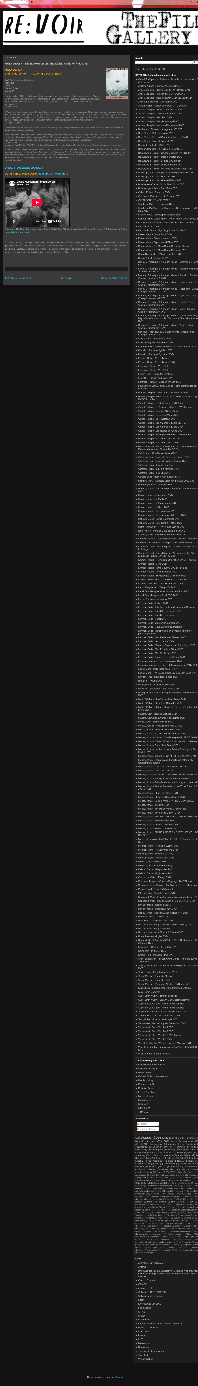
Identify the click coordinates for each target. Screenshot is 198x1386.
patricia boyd (151, 1239)
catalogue (143, 1137)
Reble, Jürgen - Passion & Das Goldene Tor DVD (163, 912)
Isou (168, 1188)
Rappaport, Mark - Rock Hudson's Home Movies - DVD (166, 901)
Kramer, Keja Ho (146, 1084)
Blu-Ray (171, 1149)
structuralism (152, 1250)
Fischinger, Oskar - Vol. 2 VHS (153, 370)
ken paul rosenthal (157, 1234)
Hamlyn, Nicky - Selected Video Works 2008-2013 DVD (166, 480)
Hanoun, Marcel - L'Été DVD (152, 499)
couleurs (139, 1229)
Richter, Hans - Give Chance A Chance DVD (160, 932)
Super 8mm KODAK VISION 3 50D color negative (163, 999)
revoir (149, 1172)
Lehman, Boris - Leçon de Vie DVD (156, 641)
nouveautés (151, 1141)
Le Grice (167, 1194)
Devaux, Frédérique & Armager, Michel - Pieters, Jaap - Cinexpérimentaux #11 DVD (166, 326)
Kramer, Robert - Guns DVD (152, 563)
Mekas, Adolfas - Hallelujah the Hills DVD (159, 729)
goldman (192, 1231)
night (187, 1237)
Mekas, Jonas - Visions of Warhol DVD (158, 824)
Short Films (144, 1164)
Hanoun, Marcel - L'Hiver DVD (153, 507)
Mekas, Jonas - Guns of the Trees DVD (158, 745)
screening (140, 1155)
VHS (163, 1141)
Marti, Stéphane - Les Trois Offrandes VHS (160, 703)
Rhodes (164, 1210)
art (183, 1144)
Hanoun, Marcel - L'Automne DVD (155, 495)
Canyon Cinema (146, 1280)
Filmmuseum (145, 1308)
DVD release (164, 1152)
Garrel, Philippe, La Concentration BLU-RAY (160, 438)
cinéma (152, 1166)
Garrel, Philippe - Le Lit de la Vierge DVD (158, 415)
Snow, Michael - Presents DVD (154, 980)
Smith (173, 1213)
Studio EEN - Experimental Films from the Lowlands (164, 988)
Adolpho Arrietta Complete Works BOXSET (160, 86)
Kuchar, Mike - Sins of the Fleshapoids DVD (160, 583)
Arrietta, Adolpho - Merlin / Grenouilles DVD (160, 109)
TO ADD (144, 1144)
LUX (140, 1339)
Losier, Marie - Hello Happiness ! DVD (157, 669)
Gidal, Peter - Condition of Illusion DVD (157, 453)
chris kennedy (152, 1226)
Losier (141, 1199)
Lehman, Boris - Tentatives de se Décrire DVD (161, 657)
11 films (154, 1155)
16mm (178, 1138)
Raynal (180, 1161)
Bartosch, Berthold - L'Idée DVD (154, 145)
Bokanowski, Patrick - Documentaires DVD (160, 156)
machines (155, 1237)
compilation (166, 1226)
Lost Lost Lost (153, 1199)
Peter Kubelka (184, 1207)
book (181, 1223)
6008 (180, 1172)
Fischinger (170, 1158)
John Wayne (140, 1191)
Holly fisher (157, 1188)
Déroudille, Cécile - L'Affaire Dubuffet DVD (159, 254)
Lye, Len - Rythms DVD (150, 680)
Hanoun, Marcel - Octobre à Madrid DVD (159, 519)
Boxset (138, 1158)
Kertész (190, 1191)
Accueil (66, 278)
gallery (182, 1231)
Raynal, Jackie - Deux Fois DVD (154, 905)
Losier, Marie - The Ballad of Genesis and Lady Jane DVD (167, 673)
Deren (169, 1183)
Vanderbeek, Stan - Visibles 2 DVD (156, 1031)
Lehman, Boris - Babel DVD (152, 619)
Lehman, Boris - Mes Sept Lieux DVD (157, 653)
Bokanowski (140, 1180)
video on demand (181, 1250)
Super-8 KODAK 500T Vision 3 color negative (161, 1007)
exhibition (140, 1169)
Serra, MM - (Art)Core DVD (152, 951)
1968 (172, 1172)
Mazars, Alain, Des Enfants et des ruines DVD (161, 717)
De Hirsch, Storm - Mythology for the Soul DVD (162, 230)
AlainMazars (140, 1175)
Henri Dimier (143, 1188)
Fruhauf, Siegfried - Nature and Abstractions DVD (163, 392)
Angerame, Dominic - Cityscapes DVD (157, 101)
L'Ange (138, 1194)
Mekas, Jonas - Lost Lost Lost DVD (156, 770)
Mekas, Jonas (145, 1096)
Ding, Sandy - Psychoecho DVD (154, 338)
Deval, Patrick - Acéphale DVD (153, 258)
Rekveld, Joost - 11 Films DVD (154, 916)
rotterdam (151, 1245)
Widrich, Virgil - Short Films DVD (154, 1053)
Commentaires (147, 1129)
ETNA (141, 1300)
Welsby (177, 1218)
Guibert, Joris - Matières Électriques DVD (159, 476)
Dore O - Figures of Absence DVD (155, 342)
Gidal (182, 1158)
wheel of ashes (144, 1253)
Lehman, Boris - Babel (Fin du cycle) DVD (159, 611)
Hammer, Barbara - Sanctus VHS (155, 484)
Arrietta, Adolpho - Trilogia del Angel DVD (158, 121)
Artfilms (142, 1266)
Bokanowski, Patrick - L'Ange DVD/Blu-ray (159, 160)
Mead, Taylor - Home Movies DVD (155, 721)
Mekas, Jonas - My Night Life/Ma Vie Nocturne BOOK (165, 778)
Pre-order (168, 1161)
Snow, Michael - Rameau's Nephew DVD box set (163, 984)
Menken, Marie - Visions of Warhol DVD (158, 845)
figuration (147, 1231)
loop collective (141, 1237)
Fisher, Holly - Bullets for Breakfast (155, 374)
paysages (165, 1239)
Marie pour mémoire (156, 1202)
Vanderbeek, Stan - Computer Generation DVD (162, 1023)
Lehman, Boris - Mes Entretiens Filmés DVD (160, 649)
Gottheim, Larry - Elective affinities (155, 465)
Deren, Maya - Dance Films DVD (155, 234)
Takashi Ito (143, 1355)
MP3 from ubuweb (20, 232)
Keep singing (177, 1191)
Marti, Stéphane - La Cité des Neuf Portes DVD (162, 699)
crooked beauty (152, 1229)
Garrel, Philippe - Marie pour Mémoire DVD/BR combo (165, 434)
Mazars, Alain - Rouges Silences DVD (157, 713)
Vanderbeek (169, 1164)
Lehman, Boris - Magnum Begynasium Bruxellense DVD (166, 645)
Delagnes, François (148, 1068)
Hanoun (181, 1147)
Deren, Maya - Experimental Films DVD (158, 242)
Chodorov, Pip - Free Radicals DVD (156, 204)
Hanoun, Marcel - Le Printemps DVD (156, 511)
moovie (178, 1237)
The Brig (170, 1215)
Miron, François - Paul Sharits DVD (156, 857)
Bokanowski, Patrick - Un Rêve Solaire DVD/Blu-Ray (165, 168)
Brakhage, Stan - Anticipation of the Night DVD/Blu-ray (165, 172)
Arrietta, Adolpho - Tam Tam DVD (155, 117)
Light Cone (143, 1331)
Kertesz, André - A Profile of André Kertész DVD (162, 534)
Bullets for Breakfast (182, 1180)
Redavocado (144, 1347)
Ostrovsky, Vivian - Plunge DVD (154, 877)
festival (152, 1169)
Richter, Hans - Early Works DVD (155, 928)
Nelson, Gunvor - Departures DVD (155, 869)
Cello (137, 1183)
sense (176, 1245)
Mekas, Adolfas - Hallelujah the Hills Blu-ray (160, 725)
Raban (138, 1210)
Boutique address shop (160, 1180)
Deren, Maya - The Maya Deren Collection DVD (162, 250)
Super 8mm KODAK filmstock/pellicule (157, 995)
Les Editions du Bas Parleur (168, 1196)
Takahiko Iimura (142, 1215)
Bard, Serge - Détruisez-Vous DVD (156, 133)
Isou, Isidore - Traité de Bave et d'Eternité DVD (161, 530)
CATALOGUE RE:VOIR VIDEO (154, 200)
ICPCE (141, 1311)
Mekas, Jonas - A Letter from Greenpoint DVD (161, 733)
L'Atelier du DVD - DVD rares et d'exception (160, 1323)
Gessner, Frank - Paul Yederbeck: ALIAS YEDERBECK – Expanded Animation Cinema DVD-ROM (167, 448)
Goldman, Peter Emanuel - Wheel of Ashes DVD (162, 461)
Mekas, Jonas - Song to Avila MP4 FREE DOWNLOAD (166, 800)
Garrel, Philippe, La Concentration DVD (158, 442)
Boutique (183, 1149)
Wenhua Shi (189, 1218)
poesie (188, 1242)
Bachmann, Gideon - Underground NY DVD (160, 129)
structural (139, 1250)
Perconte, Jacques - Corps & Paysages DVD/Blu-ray (165, 881)
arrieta (179, 1221)
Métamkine (154, 1204)
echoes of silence (169, 1229)
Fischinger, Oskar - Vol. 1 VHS (153, 366)
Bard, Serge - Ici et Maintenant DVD (156, 141)
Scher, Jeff (143, 1104)
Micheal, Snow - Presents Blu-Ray (155, 853)
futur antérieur (161, 1231)
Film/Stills (176, 1186)
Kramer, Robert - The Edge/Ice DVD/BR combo (162, 575)
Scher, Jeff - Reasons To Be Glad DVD (158, 947)
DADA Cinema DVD (148, 226)
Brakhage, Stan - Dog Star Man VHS (156, 176)
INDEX (141, 1315)
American (168, 1155)
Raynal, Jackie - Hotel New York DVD (157, 908)
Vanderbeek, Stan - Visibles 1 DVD (156, 1027)
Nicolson (167, 1204)
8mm (138, 1141)
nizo (179, 1169)
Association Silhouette (181, 1178)
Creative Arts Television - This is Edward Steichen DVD (166, 222)
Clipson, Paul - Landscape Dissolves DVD (159, 214)
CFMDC (142, 1284)
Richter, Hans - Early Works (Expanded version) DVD (165, 924)
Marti (173, 1202)
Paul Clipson (159, 1207)
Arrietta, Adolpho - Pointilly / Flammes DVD (160, 113)
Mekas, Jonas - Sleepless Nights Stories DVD (161, 797)
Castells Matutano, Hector (151, 1064)
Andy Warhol (184, 1155)
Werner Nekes (145, 1359)
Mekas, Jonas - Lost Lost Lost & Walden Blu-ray (162, 766)
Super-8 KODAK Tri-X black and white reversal (162, 1011)
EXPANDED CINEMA (149, 1304)
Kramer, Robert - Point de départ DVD (157, 571)
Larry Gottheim (152, 1194)
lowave (141, 1335)
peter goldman (154, 1242)
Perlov (171, 1207)
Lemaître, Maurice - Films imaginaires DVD (160, 661)
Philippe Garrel (152, 1161)
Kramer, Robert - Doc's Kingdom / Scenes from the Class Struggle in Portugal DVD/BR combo (167, 554)
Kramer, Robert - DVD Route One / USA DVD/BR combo (167, 560)
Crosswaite (158, 1183)
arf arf (157, 1221)
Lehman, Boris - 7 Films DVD (153, 603)
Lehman (138, 1196)
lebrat (190, 1234)
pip (180, 1242)
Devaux (178, 1183)
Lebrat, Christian (146, 1092)
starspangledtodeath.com (151, 1351)
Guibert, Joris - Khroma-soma (153, 1076)
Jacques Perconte (181, 1188)
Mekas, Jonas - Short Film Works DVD (158, 793)
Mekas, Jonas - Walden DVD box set (157, 828)
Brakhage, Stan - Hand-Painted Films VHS (159, 180)
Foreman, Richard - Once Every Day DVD (159, 381)
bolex (172, 1223)
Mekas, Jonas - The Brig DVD (153, 805)
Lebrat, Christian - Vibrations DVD (155, 599)
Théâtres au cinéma (185, 1215)
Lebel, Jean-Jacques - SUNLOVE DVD (158, 595)
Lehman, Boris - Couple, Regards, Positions (160, 626)
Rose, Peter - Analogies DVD (153, 936)
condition (179, 1226)
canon (189, 1223)
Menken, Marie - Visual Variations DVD (158, 849)
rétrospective (164, 1245)
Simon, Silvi (144, 1107)
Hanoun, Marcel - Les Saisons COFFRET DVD (162, 515)
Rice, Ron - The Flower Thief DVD (155, 920)
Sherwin (163, 1213)
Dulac (187, 1183)
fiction (137, 1231)
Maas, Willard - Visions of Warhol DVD (157, 684)
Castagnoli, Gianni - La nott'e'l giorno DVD (159, 196)
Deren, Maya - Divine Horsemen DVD (157, 238)
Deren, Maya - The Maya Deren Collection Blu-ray (163, 246)
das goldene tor (170, 1166)
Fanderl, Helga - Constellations (153, 358)
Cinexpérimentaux (144, 1152)
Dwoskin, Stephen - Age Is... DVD (155, 350)
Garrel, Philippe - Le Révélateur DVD (156, 418)
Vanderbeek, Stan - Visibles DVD (155, 1039)
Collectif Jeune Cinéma (150, 1296)
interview (142, 1234)
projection (139, 1245)
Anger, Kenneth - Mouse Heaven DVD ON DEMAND (165, 97)
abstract (172, 1144)
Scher (154, 1213)
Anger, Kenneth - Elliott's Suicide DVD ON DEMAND (165, 90)
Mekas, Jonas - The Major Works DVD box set (162, 808)
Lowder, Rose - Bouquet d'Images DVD (158, 676)
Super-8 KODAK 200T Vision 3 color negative (161, 1003)
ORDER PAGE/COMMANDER (24, 167)
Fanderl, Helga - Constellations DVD (156, 362)
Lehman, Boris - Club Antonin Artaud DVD (159, 623)
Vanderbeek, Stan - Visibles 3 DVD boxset (159, 1035)
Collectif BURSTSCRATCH (152, 1292)
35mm (156, 1147)
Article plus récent (18, 278)
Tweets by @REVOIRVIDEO (150, 69)
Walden (183, 1164)
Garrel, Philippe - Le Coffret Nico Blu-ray (158, 411)
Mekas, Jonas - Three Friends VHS (156, 820)
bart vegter (152, 1223)
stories (172, 1247)
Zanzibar (158, 1144)
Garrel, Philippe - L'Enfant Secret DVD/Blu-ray (161, 403)
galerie (173, 1231)
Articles (143, 1124)
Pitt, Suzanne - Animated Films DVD (156, 893)
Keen (166, 1191)
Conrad (146, 1183)
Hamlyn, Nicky (145, 1080)
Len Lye (149, 1196)
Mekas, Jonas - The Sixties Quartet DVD (159, 812)
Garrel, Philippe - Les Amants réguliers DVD (160, 426)
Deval (158, 1158)
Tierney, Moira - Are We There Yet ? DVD (159, 1015)
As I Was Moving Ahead (157, 1178)
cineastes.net (145, 1288)
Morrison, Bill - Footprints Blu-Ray (155, 865)
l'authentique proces (176, 1234)
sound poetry (141, 1247)
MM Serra (167, 1199)
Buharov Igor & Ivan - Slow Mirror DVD (158, 188)
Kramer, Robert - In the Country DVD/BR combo (162, 567)
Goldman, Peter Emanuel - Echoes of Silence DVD (164, 457)
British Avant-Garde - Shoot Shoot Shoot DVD (161, 184)
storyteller (183, 1247)
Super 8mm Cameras (149, 992)
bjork (163, 1223)
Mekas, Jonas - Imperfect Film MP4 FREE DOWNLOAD (167, 756)
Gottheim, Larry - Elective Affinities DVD (158, 469)
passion (138, 1239)
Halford (187, 1186)
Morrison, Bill (144, 1100)
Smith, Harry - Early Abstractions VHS (157, 972)
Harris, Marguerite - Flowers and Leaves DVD (161, 526)
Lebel (138, 1161)
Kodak (180, 1152)
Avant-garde (157, 1149)
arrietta (188, 1221)
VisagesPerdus (164, 1218)
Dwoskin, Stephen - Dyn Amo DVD (156, 354)
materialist (167, 1237)
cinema (173, 1141)
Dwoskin (168, 1147)
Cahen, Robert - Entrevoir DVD (154, 192)
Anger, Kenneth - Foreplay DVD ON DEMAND (161, 93)
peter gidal (139, 1242)
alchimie (141, 1221)
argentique (168, 1221)
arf (150, 1221)
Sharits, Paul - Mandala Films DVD (156, 955)
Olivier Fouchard (182, 1204)
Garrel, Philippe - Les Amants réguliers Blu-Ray (162, 423)
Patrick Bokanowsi (143, 1207)
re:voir (138, 1172)
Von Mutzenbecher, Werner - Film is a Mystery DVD (164, 1043)
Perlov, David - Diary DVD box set (155, 889)
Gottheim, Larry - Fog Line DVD (154, 473)
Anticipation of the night (175, 1175)
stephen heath (158, 1247)
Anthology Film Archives (150, 1263)
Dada (148, 1158)
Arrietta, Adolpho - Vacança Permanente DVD (161, 125)
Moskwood (143, 1343)
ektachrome (185, 1229)
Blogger (119, 1377)
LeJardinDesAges (183, 1194)
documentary (141, 1147)
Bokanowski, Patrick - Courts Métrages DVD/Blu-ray (165, 153)
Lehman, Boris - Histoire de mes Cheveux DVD (162, 637)
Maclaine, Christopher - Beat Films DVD (158, 688)
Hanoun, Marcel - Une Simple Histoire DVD (160, 523)
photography (169, 1242)
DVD (165, 1137)
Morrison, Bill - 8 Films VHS (152, 861)
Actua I (190, 1172)
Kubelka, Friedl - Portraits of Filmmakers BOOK (162, 579)
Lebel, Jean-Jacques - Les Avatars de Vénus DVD (163, 591)
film (190, 1152)
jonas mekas (188, 1141)
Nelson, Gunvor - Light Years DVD (155, 873)
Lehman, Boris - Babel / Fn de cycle (156, 615)
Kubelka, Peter (145, 1088)
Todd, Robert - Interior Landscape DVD (157, 1019)
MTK (177, 1199)
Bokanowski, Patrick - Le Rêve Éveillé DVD (160, 164)
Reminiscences (150, 1210)
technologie (166, 1250)
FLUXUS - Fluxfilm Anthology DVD (155, 378)
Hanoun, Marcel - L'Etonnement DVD (157, 503)
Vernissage (149, 1218)
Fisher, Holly (144, 1072)
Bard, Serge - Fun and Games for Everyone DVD (163, 137)
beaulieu (139, 1166)
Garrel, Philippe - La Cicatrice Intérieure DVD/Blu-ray (164, 407)
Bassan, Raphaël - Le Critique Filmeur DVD (160, 149)
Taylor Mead (157, 1215)
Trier (157, 1164)
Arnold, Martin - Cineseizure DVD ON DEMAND (162, 105)
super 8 (161, 1172)
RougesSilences (190, 1210)
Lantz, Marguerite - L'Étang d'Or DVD (157, 587)
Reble (191, 1161)
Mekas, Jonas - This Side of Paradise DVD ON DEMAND (167, 816)
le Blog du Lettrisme (148, 1327)
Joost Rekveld (155, 1191)
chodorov (139, 1226)
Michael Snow (186, 1202)
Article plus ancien (114, 278)
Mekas (193, 1147)
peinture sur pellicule (182, 1239)
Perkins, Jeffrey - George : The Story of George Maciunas (167, 885)
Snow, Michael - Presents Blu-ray (155, 976)
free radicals (166, 1169)
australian (139, 1223)
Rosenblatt (175, 1210)
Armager (139, 1178)
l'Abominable (144, 1319)
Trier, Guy (143, 1111)
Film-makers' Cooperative (158, 1186)
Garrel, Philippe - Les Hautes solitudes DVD (160, 430)
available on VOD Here (53, 173)
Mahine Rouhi (189, 1199)
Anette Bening (156, 1175)
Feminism (139, 1186)
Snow (182, 1213)
